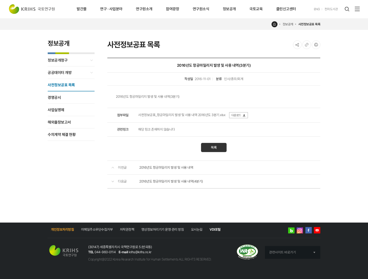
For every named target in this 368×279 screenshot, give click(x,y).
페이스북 (308, 230)
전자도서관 (331, 9)
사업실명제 (56, 110)
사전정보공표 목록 (309, 24)
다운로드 (236, 115)
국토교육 (256, 9)
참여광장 (172, 9)
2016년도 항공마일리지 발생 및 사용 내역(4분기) (171, 181)
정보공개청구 (58, 60)
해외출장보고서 (59, 122)
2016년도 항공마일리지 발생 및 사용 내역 (166, 167)
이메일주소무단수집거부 (97, 229)
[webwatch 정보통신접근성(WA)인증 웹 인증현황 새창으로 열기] (247, 252)
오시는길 (197, 229)
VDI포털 (215, 229)
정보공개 (229, 9)
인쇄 (316, 44)
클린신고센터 (286, 9)
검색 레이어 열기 (347, 9)
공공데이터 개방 (60, 72)
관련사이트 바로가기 (282, 252)
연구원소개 (144, 9)
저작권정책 (127, 229)
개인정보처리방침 (62, 229)
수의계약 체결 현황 (62, 134)
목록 (214, 147)
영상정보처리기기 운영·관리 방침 (162, 229)
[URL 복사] (306, 44)
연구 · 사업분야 (111, 9)
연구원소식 (201, 9)
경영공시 (54, 97)
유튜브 (317, 230)
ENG (317, 9)
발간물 (82, 9)
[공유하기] (297, 44)
